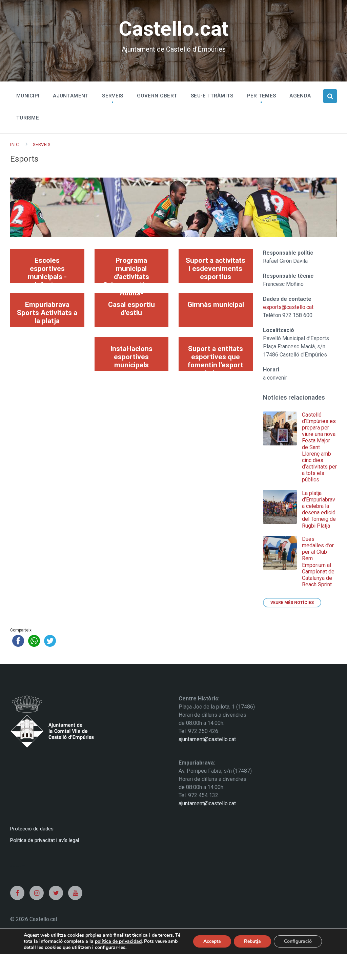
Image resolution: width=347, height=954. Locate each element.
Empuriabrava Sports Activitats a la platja (47, 312)
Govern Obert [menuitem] (157, 96)
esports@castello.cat (288, 307)
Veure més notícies (292, 602)
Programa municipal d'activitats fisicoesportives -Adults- (131, 269)
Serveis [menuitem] (112, 96)
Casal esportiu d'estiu (131, 308)
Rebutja (252, 941)
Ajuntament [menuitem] (70, 96)
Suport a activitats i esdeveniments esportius (215, 268)
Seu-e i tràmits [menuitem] (212, 96)
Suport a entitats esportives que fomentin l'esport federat (215, 358)
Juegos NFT (17, 866)
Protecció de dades (32, 829)
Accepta (212, 941)
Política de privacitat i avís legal (44, 840)
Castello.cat (173, 29)
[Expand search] (330, 96)
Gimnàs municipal (215, 304)
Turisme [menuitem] (27, 118)
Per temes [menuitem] (261, 96)
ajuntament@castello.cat (207, 739)
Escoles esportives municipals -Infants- (47, 269)
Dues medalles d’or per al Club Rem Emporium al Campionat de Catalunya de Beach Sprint (318, 562)
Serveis (42, 144)
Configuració (298, 941)
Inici (15, 144)
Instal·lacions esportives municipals (131, 357)
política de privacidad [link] (118, 941)
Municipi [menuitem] (27, 96)
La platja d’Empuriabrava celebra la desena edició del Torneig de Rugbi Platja (319, 509)
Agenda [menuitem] (300, 96)
